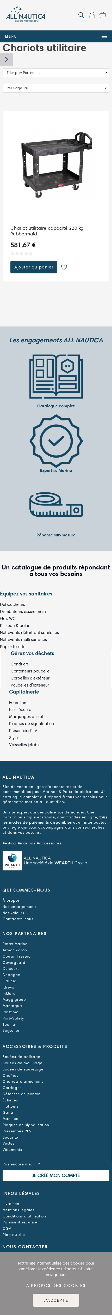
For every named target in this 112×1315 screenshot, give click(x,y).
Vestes (9, 1143)
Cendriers (20, 664)
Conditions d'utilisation (24, 1216)
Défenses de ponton (22, 1094)
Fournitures (19, 702)
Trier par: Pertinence (24, 72)
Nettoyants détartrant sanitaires (29, 632)
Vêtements (12, 1149)
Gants (8, 1112)
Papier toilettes (13, 646)
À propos (11, 900)
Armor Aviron (15, 950)
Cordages (12, 1088)
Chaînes (10, 1075)
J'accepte (56, 1300)
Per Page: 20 (17, 88)
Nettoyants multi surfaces (23, 639)
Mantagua (12, 1006)
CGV (7, 1228)
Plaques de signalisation (31, 723)
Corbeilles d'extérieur (30, 678)
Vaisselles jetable (25, 744)
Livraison (11, 1204)
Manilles (10, 1119)
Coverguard (14, 962)
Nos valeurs (13, 913)
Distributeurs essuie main (23, 611)
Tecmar (10, 1024)
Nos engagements (20, 907)
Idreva (9, 987)
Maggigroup (14, 999)
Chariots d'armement (23, 1081)
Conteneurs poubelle (30, 671)
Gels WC (8, 618)
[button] (64, 267)
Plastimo (10, 1012)
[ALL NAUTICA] (26, 15)
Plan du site (14, 1235)
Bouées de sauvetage (23, 1069)
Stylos (14, 737)
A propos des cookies (56, 1285)
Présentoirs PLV (23, 730)
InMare (9, 993)
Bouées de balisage (21, 1057)
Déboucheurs (12, 604)
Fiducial (10, 981)
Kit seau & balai (14, 625)
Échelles (10, 1100)
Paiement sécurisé (20, 1222)
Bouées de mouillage (22, 1063)
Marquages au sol (26, 716)
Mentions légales (18, 1210)
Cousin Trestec (17, 956)
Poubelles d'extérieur (30, 685)
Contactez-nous (18, 919)
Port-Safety (13, 1018)
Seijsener (11, 1030)
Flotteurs (11, 1106)
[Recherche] (81, 15)
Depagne (11, 975)
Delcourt (11, 968)
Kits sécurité (20, 709)
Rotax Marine (15, 944)
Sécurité (10, 1137)
